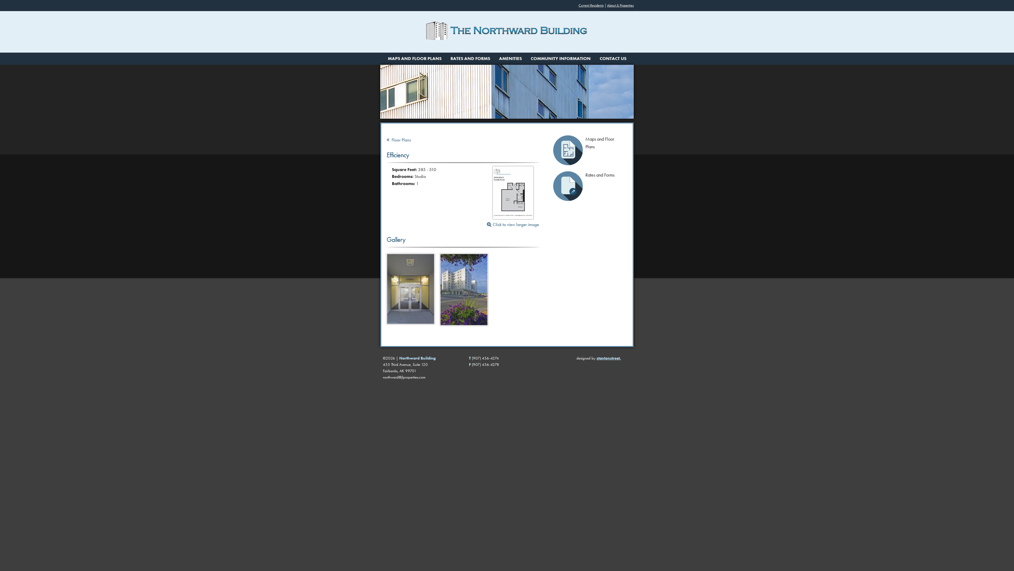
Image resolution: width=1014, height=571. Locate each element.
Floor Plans (401, 140)
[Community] (411, 327)
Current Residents (591, 5)
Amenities (510, 58)
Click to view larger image (516, 224)
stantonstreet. (609, 358)
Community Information (561, 58)
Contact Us (613, 58)
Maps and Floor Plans (415, 58)
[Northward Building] (507, 49)
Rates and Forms (470, 58)
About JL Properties (620, 5)
